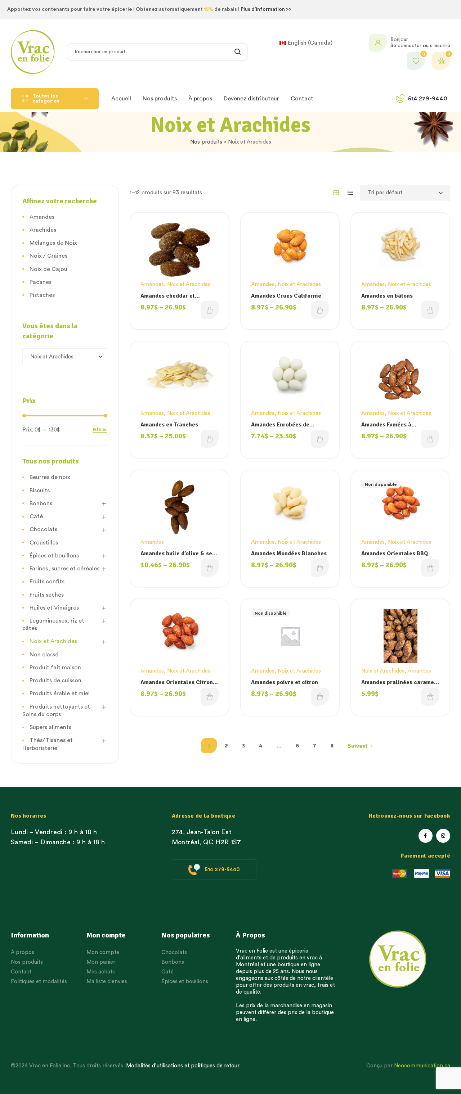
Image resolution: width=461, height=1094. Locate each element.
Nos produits (206, 142)
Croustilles (44, 543)
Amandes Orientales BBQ (394, 553)
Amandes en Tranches (169, 424)
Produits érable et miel (60, 693)
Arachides (43, 230)
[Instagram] (443, 836)
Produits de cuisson (55, 680)
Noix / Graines (48, 256)
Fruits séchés (47, 595)
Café (36, 516)
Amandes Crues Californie (286, 295)
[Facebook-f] (426, 836)
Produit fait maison (55, 667)
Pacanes (41, 282)
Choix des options (210, 310)
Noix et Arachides (188, 284)
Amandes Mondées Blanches (289, 553)
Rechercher (238, 52)
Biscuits (40, 490)
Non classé (44, 654)
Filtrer (100, 430)
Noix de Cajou (48, 269)
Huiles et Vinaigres (54, 608)
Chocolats (43, 529)
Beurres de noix (50, 477)
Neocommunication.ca (422, 1065)
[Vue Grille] (336, 192)
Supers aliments (50, 727)
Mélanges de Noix (53, 243)
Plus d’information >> (266, 9)
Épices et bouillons (54, 556)
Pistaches (42, 295)
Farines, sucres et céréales (64, 568)
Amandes (152, 284)
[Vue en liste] (350, 192)
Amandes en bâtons (387, 295)
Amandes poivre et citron (284, 682)
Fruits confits (47, 581)
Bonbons (41, 503)
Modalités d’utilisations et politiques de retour (182, 1065)
